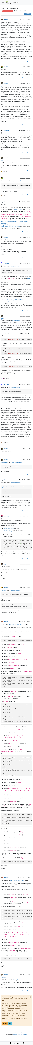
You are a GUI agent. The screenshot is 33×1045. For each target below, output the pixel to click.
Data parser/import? (15, 180)
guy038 (6, 564)
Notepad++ (22, 1032)
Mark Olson (7, 516)
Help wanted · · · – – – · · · (7, 10)
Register (5, 1023)
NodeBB (15, 1034)
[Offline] (2, 19)
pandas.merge (7, 530)
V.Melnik (6, 19)
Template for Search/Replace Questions (14, 299)
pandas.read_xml (8, 528)
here (27, 283)
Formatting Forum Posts (10, 301)
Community (15, 2)
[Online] (2, 66)
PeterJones (6, 201)
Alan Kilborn (7, 66)
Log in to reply (27, 13)
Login (10, 1023)
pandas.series (7, 531)
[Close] (30, 997)
